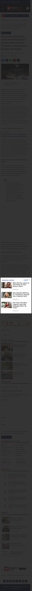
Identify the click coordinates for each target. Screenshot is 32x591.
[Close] (30, 279)
